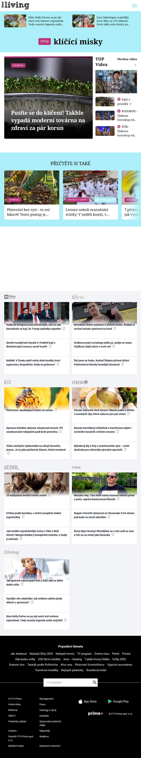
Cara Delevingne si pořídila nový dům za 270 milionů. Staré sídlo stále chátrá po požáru (113, 22)
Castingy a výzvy (47, 710)
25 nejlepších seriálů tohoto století (26, 495)
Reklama (12, 710)
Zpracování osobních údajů (50, 723)
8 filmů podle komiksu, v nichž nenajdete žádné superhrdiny (33, 515)
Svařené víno (17, 664)
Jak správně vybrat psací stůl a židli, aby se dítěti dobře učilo (34, 582)
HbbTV (11, 715)
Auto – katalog (72, 659)
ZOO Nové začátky (49, 659)
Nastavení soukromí (49, 745)
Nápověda (44, 730)
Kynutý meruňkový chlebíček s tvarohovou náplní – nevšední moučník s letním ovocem (103, 429)
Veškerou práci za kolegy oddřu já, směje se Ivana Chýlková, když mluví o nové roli (103, 344)
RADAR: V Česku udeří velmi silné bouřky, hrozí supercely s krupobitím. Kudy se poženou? (33, 362)
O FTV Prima (14, 698)
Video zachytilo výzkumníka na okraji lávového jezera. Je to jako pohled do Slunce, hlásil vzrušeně (36, 447)
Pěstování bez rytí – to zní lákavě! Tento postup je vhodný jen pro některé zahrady (28, 212)
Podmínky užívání (17, 721)
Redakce (44, 736)
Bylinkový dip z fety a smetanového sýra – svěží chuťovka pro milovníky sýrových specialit (101, 447)
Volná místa (14, 704)
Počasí (126, 653)
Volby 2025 (119, 659)
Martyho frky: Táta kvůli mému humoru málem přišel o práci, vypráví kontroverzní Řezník (104, 497)
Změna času (101, 653)
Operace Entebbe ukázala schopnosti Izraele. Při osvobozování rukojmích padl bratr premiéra (34, 429)
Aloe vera (66, 664)
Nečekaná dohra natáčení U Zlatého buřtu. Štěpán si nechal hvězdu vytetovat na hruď (104, 326)
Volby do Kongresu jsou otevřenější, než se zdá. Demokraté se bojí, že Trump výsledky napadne (34, 326)
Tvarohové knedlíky (46, 670)
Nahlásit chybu (16, 745)
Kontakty (44, 715)
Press (42, 704)
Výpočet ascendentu (119, 664)
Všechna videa (127, 59)
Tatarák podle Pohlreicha (42, 664)
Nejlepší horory (65, 653)
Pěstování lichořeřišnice (89, 664)
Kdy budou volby (25, 659)
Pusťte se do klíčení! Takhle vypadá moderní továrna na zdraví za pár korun (48, 120)
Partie (115, 653)
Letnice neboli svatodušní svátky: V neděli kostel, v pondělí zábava (87, 212)
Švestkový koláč (96, 670)
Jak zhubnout (18, 653)
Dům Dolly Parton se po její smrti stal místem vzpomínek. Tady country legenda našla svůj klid (46, 22)
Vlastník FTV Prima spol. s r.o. (21, 738)
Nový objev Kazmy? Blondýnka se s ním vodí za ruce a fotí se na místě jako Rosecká (104, 533)
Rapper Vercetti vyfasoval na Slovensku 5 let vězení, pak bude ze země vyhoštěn (104, 515)
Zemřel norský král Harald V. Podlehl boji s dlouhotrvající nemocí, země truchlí (30, 344)
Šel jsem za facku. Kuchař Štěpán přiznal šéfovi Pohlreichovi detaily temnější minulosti (101, 362)
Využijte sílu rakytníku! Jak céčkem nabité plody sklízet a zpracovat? (34, 600)
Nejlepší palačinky (72, 670)
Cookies (12, 730)
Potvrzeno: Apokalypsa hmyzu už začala (29, 410)
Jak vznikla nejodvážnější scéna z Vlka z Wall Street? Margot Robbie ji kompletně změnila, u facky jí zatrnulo (36, 535)
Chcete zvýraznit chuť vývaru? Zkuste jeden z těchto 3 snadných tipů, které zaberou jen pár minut (104, 412)
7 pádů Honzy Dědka (96, 659)
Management (46, 698)
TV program (84, 653)
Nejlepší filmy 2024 (41, 653)
